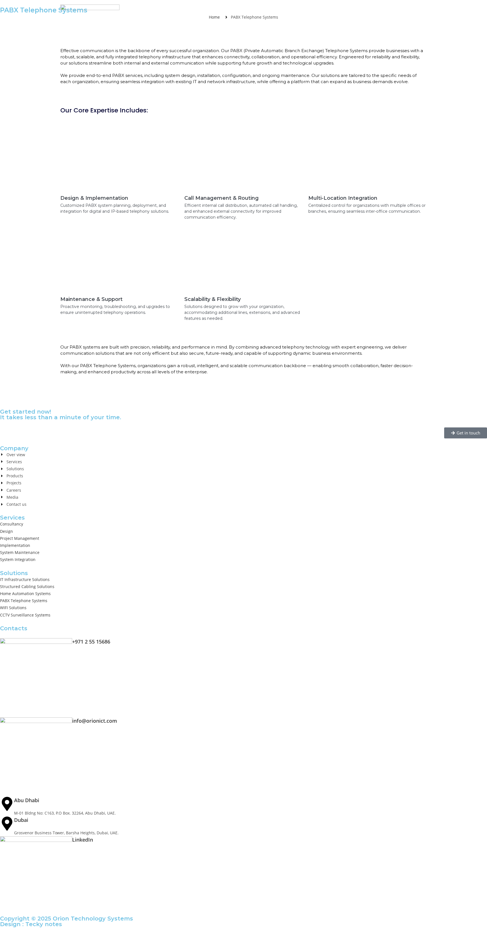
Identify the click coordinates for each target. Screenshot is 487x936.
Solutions (278, 11)
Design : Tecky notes (31, 924)
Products (309, 11)
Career (367, 11)
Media (392, 11)
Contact (418, 11)
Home (183, 11)
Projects (340, 11)
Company (211, 11)
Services (249, 11)
